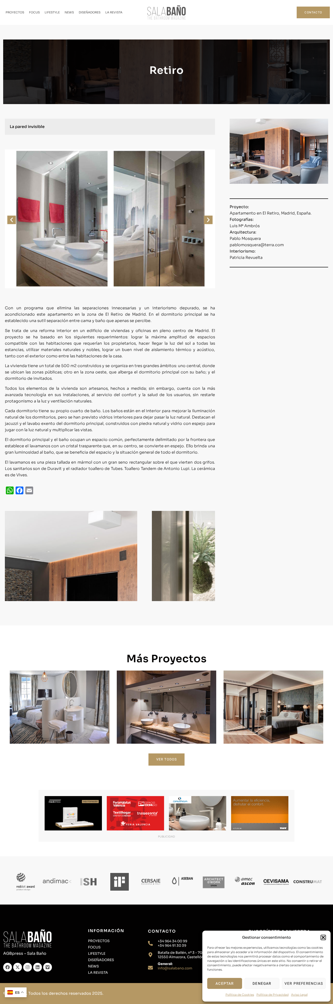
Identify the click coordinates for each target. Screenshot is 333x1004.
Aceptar (224, 983)
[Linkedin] (37, 967)
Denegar (262, 983)
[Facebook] (7, 967)
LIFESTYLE (52, 12)
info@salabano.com (175, 968)
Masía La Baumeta (166, 699)
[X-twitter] (17, 967)
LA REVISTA (113, 12)
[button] (323, 937)
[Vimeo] (47, 967)
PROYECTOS (15, 12)
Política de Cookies (239, 994)
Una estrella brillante (273, 699)
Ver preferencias (303, 983)
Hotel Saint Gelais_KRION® (59, 699)
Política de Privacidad (272, 994)
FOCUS (34, 12)
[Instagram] (27, 967)
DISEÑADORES (89, 12)
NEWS (69, 12)
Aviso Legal (299, 994)
